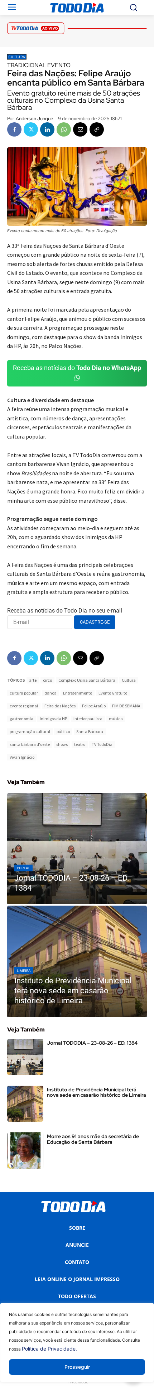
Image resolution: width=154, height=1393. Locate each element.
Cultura (17, 57)
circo (47, 680)
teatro (79, 744)
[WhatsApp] (64, 129)
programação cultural (30, 731)
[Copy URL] (97, 129)
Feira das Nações (60, 705)
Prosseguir (77, 1367)
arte (33, 680)
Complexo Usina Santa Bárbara (86, 680)
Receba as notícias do (77, 368)
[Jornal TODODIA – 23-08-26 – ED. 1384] (77, 848)
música (116, 718)
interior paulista (87, 718)
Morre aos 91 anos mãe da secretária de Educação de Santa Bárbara (93, 1139)
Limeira (24, 971)
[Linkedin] (47, 129)
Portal (23, 868)
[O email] (80, 129)
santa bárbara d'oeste (30, 744)
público (63, 731)
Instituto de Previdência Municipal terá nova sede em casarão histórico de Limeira (96, 1092)
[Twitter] (31, 129)
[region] (77, 1348)
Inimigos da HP (53, 718)
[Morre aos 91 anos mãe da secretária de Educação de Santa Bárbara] (25, 1150)
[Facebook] (14, 129)
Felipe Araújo (94, 705)
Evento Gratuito (112, 693)
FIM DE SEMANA (126, 705)
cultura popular (24, 693)
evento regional (24, 705)
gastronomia (21, 718)
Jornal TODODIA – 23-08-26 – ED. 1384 (92, 1043)
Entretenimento (77, 693)
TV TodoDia (102, 744)
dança (50, 693)
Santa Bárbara (89, 731)
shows (62, 744)
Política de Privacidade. (49, 1349)
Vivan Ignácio (22, 757)
